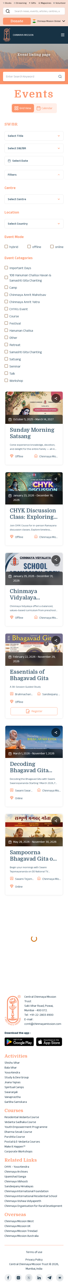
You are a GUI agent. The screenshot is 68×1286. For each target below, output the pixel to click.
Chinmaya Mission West (19, 1221)
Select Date (20, 160)
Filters (12, 174)
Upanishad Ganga (15, 1176)
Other (13, 338)
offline (36, 247)
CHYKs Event (18, 309)
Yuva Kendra (12, 1072)
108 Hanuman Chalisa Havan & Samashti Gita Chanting (30, 277)
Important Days (20, 268)
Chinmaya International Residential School (31, 1196)
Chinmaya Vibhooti (16, 1181)
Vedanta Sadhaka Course (20, 1122)
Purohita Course (15, 1136)
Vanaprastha (13, 1096)
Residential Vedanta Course (22, 1117)
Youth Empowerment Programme (26, 1126)
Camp (13, 287)
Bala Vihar (11, 1067)
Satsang (15, 359)
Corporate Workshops (18, 1151)
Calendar (47, 108)
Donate (17, 21)
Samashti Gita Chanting (25, 352)
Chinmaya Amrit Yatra (24, 302)
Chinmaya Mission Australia (22, 1235)
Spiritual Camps (14, 1087)
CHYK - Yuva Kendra (17, 1166)
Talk (12, 373)
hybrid (13, 247)
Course (14, 316)
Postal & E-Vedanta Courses (22, 1141)
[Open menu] (62, 35)
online (59, 247)
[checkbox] (6, 246)
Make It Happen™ (15, 1146)
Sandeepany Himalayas (19, 1186)
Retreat (14, 345)
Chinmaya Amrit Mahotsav (27, 295)
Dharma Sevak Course (18, 1131)
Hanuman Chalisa (21, 330)
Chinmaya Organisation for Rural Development (33, 1205)
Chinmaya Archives (16, 1171)
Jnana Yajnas (13, 1082)
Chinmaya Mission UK (18, 1226)
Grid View (25, 108)
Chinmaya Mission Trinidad (21, 1230)
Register (37, 711)
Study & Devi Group (17, 1077)
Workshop (16, 381)
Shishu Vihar (12, 1062)
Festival (15, 323)
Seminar (15, 366)
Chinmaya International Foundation (27, 1191)
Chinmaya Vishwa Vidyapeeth (23, 1201)
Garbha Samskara (16, 1101)
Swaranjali (11, 1092)
